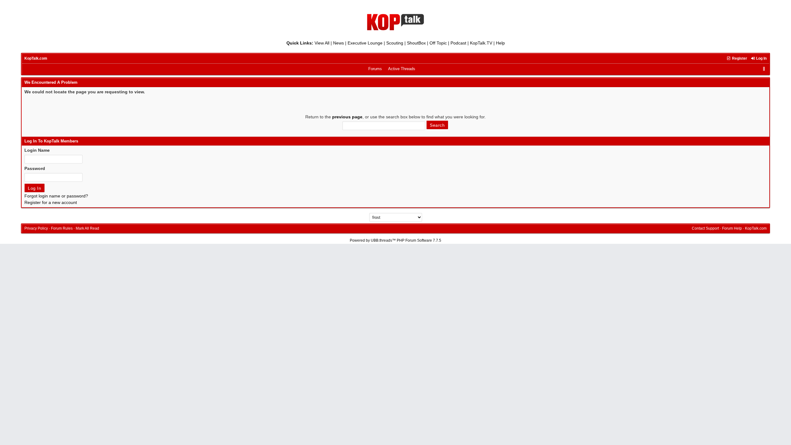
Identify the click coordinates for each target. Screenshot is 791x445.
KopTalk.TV (481, 42)
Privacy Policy (36, 228)
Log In (761, 58)
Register (739, 58)
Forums (375, 68)
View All (322, 42)
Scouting (394, 42)
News (338, 42)
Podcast (458, 42)
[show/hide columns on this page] (764, 68)
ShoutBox (416, 42)
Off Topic (438, 42)
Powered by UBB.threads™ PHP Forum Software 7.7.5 (395, 240)
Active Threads (401, 68)
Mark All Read (87, 228)
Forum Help (732, 228)
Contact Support (705, 228)
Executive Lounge (365, 42)
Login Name (37, 150)
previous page (347, 116)
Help (500, 42)
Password (34, 168)
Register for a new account (50, 202)
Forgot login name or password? (56, 195)
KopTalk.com (35, 58)
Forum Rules (62, 228)
